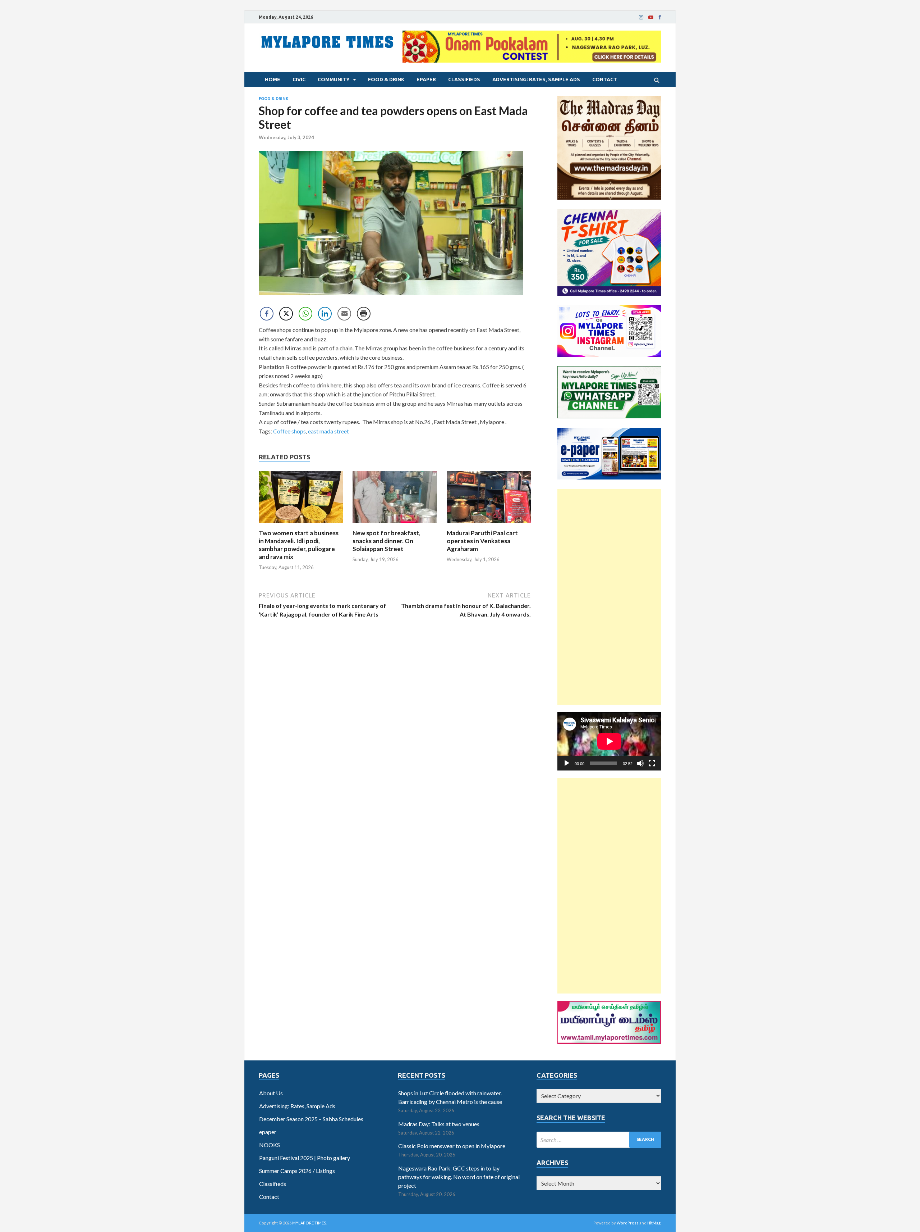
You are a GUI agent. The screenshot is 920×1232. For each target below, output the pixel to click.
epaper (426, 79)
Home (272, 79)
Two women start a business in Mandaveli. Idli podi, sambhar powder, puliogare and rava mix (299, 544)
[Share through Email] (344, 313)
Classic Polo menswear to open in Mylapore (451, 1145)
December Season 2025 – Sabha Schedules (311, 1118)
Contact (604, 79)
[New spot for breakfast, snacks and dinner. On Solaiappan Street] (395, 524)
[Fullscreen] (652, 763)
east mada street (328, 431)
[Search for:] (599, 1140)
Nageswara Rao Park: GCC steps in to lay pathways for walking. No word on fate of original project (459, 1177)
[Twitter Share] (286, 313)
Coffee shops (289, 431)
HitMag (654, 1222)
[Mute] (640, 763)
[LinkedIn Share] (325, 313)
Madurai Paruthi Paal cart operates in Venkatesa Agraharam (482, 541)
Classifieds (464, 79)
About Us (271, 1093)
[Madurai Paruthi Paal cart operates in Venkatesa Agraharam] (489, 524)
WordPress (628, 1222)
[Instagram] (641, 17)
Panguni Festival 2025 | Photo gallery (304, 1157)
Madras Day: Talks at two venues (438, 1123)
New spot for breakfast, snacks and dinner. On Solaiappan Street (386, 541)
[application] (609, 741)
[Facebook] (660, 17)
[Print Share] (364, 313)
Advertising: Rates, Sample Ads (536, 79)
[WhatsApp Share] (305, 313)
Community (334, 79)
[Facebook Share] (266, 313)
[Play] (566, 763)
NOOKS (269, 1144)
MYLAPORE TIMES (309, 1222)
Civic (299, 79)
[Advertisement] (609, 597)
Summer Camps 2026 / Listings (297, 1170)
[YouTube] (651, 17)
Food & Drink (386, 79)
